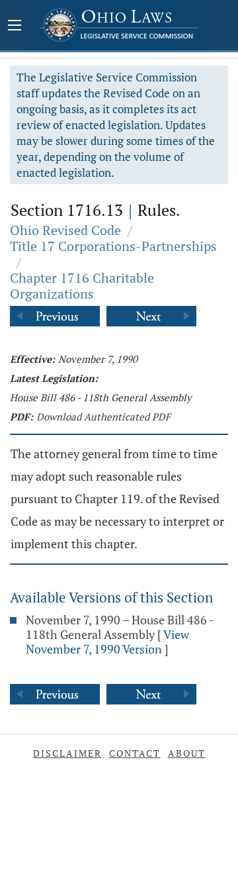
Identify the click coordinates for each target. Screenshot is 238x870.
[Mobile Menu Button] (14, 26)
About (187, 753)
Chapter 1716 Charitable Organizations (82, 286)
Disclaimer (67, 753)
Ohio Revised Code (65, 230)
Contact (135, 753)
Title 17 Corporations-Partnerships (113, 246)
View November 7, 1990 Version (107, 641)
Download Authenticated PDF (103, 416)
